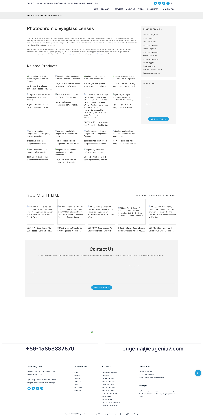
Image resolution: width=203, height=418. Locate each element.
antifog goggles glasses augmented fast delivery (95, 84)
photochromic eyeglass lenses (51, 15)
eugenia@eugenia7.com (153, 348)
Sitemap (124, 414)
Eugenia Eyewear (33, 15)
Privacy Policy (133, 414)
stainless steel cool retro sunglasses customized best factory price (125, 142)
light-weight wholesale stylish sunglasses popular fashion (38, 87)
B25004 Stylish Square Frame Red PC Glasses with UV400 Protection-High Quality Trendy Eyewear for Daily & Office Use (131, 229)
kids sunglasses (141, 195)
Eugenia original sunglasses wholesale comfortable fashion (68, 85)
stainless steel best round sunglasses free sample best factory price (96, 142)
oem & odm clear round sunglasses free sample (37, 158)
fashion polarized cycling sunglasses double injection (125, 84)
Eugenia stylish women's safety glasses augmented (95, 158)
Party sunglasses (169, 195)
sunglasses (69, 54)
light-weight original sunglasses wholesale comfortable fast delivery (124, 106)
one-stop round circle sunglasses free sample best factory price (68, 142)
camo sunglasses (155, 195)
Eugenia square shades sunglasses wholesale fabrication (66, 161)
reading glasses (99, 54)
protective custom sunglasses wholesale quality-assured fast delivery (39, 142)
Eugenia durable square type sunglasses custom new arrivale (37, 106)
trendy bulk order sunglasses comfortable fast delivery (66, 103)
